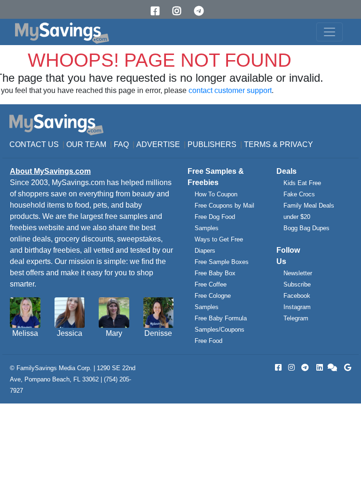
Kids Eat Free (302, 182)
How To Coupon (216, 194)
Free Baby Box (215, 273)
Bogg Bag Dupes (306, 228)
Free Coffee (211, 284)
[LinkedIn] (319, 368)
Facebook (296, 295)
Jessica (69, 333)
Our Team (86, 144)
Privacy (296, 144)
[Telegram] (202, 11)
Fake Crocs (299, 194)
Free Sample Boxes (222, 261)
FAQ (121, 144)
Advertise (158, 144)
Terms (257, 144)
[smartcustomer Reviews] (333, 368)
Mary (114, 333)
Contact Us (34, 144)
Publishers (212, 144)
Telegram (295, 318)
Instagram (297, 306)
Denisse (158, 333)
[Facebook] (158, 11)
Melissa (25, 333)
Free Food (208, 340)
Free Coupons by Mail (224, 205)
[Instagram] (180, 11)
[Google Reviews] (346, 368)
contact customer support (230, 90)
